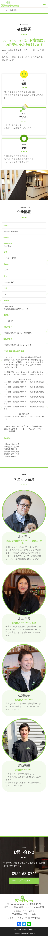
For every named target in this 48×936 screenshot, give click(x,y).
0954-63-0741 (24, 874)
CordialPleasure (29, 933)
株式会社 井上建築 (26, 930)
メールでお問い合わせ (21, 881)
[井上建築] (10, 3)
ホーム (4, 10)
